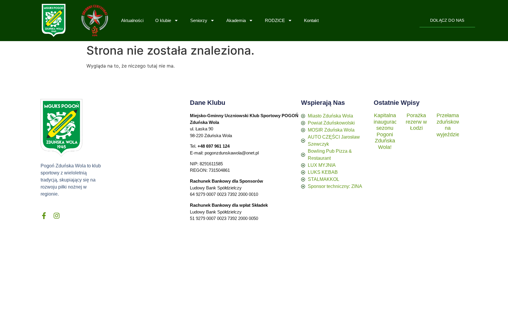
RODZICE (275, 20)
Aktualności (132, 20)
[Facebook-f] (44, 215)
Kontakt (311, 20)
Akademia (236, 20)
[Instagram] (56, 215)
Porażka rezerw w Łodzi (416, 121)
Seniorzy (198, 20)
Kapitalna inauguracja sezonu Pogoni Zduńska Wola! (387, 131)
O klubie (163, 20)
